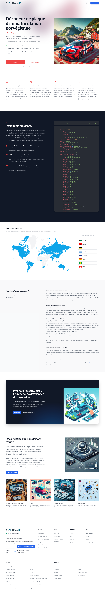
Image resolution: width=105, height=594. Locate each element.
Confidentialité (89, 533)
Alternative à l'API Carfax (43, 548)
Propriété (32, 588)
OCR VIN (8, 581)
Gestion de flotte (57, 578)
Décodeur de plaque (10, 569)
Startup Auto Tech (82, 575)
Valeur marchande (12, 472)
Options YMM (9, 585)
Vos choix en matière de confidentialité (23, 551)
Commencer (17, 412)
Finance (79, 569)
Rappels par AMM (10, 578)
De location (56, 569)
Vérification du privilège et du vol (13, 588)
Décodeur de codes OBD (35, 585)
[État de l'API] (20, 533)
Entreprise (69, 3)
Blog (71, 536)
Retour (55, 544)
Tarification (56, 533)
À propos (72, 533)
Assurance (80, 566)
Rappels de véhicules (34, 575)
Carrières (72, 539)
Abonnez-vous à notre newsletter (26, 546)
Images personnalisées (11, 572)
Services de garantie (82, 572)
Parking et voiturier (58, 575)
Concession (56, 566)
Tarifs (62, 3)
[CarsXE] (13, 3)
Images (31, 569)
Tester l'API (15, 62)
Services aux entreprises (43, 539)
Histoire (31, 572)
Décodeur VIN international (36, 566)
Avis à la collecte (8, 551)
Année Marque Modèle (35, 581)
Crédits (87, 539)
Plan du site (72, 542)
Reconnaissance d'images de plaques (38, 578)
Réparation (56, 572)
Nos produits (41, 533)
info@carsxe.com (91, 362)
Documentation (35, 62)
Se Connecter (95, 3)
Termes (87, 536)
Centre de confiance (90, 542)
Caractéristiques (9, 566)
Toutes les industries (42, 536)
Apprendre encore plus (29, 412)
